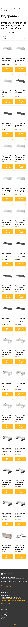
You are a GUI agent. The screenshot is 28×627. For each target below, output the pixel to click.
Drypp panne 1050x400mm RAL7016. (6, 125)
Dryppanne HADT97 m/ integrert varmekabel (19, 547)
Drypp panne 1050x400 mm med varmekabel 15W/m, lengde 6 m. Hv (20, 192)
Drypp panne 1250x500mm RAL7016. (20, 125)
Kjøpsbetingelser (5, 603)
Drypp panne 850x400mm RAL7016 (20, 92)
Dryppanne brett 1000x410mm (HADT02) (6, 547)
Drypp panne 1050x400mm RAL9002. (20, 60)
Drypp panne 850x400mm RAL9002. (6, 60)
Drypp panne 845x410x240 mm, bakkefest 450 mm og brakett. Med (6, 484)
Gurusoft (14, 624)
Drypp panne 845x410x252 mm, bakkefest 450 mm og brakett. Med (6, 386)
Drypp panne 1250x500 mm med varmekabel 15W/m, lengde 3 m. (6, 224)
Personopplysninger (6, 586)
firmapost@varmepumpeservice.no (11, 598)
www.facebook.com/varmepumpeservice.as (13, 600)
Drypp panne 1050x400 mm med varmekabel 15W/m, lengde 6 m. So (20, 289)
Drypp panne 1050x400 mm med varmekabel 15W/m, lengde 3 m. (6, 192)
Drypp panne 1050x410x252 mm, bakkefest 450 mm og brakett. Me (20, 386)
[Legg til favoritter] (12, 42)
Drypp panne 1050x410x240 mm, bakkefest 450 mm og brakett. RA (20, 451)
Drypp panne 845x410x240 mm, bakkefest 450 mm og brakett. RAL (6, 451)
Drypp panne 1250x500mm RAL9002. (6, 92)
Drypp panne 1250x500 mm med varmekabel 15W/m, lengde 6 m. (20, 224)
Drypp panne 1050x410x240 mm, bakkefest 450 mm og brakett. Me (20, 484)
